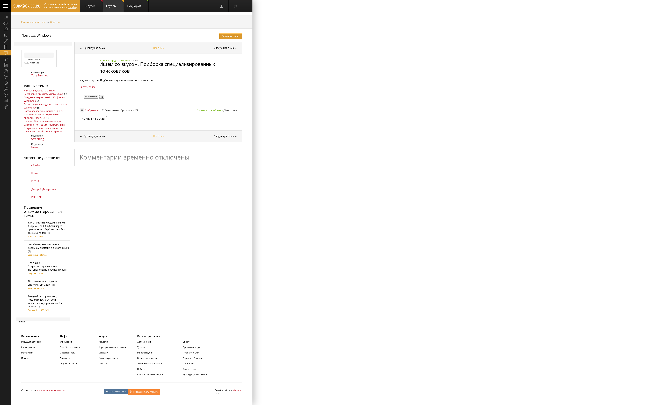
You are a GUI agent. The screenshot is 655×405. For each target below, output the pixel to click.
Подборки (134, 6)
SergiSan (32, 255)
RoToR (35, 181)
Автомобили (144, 341)
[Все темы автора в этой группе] (224, 110)
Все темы (158, 47)
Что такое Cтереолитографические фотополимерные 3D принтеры (46, 266)
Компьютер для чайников (209, 110)
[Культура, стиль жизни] (5, 58)
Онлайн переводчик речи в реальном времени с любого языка (48, 246)
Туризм (141, 347)
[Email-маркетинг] (5, 106)
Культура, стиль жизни (195, 374)
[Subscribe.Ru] (27, 6)
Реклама (103, 341)
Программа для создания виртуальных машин (42, 283)
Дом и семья (189, 369)
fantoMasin (33, 310)
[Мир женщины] (5, 41)
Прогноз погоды (191, 347)
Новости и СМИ (191, 352)
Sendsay (103, 352)
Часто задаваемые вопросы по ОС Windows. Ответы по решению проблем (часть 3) (44, 114)
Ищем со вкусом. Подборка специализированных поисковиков (157, 67)
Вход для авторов (31, 341)
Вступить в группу (230, 36)
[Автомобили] (5, 23)
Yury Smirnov (39, 75)
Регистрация (28, 347)
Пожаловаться (112, 110)
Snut (30, 236)
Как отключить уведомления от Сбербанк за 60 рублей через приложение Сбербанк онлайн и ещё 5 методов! (46, 227)
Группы (111, 6)
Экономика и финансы (149, 363)
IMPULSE (36, 197)
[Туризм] (5, 94)
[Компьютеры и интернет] (5, 52)
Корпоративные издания (112, 347)
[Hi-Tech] (5, 46)
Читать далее (88, 87)
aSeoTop (36, 165)
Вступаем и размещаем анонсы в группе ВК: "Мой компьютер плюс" (44, 129)
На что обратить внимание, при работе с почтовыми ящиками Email (45, 123)
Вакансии (65, 358)
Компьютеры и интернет (33, 22)
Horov (35, 147)
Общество (188, 363)
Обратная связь (69, 363)
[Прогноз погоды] (5, 76)
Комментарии (93, 118)
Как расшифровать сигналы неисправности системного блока (43, 92)
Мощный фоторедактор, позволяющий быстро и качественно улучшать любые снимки (45, 301)
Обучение (55, 22)
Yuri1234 (32, 288)
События (103, 363)
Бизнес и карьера (147, 358)
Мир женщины (145, 352)
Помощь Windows (36, 35)
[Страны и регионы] (5, 88)
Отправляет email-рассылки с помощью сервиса (60, 6)
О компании (66, 341)
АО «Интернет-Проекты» (51, 390)
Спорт (186, 341)
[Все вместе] (5, 17)
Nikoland (237, 390)
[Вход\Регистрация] (222, 6)
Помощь (25, 358)
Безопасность (67, 352)
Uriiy (30, 273)
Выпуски (89, 6)
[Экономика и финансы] (5, 100)
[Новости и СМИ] (5, 64)
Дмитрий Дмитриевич (43, 189)
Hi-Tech (141, 369)
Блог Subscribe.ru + (70, 347)
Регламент (27, 352)
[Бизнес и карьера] (5, 29)
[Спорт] (5, 82)
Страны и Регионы (193, 358)
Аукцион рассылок (109, 358)
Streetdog (37, 139)
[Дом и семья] (5, 35)
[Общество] (5, 70)
